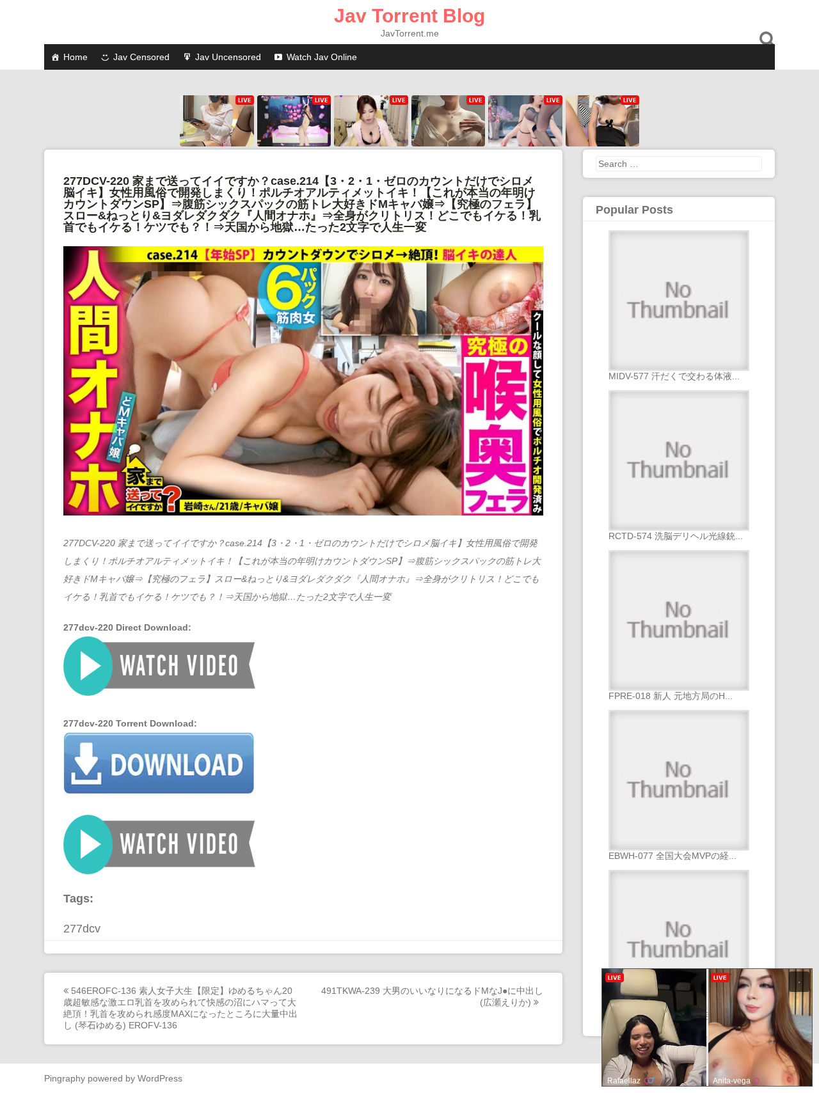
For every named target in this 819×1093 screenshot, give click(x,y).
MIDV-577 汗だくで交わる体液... (674, 376)
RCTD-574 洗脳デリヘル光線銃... (675, 536)
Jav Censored (141, 57)
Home (75, 57)
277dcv (81, 928)
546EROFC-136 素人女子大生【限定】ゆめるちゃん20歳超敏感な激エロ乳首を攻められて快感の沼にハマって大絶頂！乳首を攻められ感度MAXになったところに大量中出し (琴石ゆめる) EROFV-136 (180, 1008)
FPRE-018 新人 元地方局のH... (670, 696)
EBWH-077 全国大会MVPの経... (672, 856)
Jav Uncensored (228, 57)
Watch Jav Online (322, 57)
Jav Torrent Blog (409, 15)
